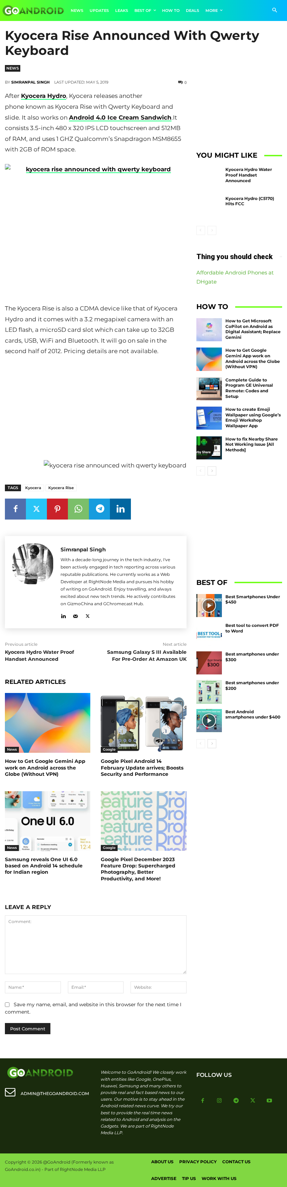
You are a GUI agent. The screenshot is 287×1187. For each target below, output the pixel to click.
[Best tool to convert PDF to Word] (209, 634)
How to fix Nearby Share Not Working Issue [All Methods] (251, 444)
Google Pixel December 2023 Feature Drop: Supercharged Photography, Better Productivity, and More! (138, 869)
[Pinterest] (57, 509)
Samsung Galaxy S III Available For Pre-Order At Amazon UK (147, 655)
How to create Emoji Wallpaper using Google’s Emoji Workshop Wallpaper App (253, 417)
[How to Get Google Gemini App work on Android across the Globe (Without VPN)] (47, 723)
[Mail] (75, 614)
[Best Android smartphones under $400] (209, 720)
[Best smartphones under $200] (209, 691)
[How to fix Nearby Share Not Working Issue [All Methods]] (209, 447)
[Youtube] (269, 1101)
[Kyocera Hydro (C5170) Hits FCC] (209, 207)
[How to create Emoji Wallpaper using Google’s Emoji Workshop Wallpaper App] (209, 418)
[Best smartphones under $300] (209, 662)
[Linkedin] (120, 509)
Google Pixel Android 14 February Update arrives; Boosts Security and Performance (142, 767)
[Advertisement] (95, 409)
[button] (274, 10)
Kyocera (33, 487)
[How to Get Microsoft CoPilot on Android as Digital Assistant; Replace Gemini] (209, 329)
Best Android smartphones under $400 (252, 714)
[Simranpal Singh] (32, 582)
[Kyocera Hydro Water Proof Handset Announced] (209, 178)
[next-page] (212, 470)
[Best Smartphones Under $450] (209, 605)
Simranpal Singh (30, 82)
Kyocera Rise (61, 487)
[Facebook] (15, 509)
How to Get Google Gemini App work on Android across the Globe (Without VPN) (45, 767)
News (12, 68)
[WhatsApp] (78, 509)
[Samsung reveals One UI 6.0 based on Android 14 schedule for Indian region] (47, 821)
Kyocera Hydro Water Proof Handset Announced (39, 655)
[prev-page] (200, 230)
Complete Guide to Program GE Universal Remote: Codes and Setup (249, 388)
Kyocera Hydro (43, 95)
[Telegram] (99, 509)
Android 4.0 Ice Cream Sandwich (120, 117)
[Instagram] (219, 1101)
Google (109, 749)
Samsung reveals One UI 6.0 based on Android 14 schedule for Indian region (44, 865)
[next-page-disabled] (212, 230)
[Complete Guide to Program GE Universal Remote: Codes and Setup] (209, 388)
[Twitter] (36, 509)
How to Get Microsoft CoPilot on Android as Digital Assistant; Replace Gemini (253, 329)
